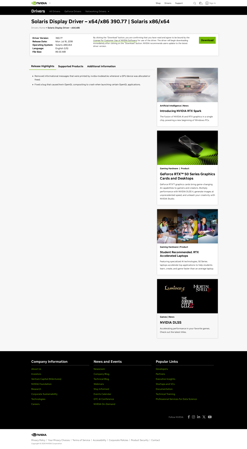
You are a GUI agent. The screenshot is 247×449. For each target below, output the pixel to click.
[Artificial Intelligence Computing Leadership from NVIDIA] (39, 3)
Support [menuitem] (179, 3)
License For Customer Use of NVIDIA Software (115, 40)
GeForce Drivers (72, 11)
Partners (160, 373)
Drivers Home (38, 27)
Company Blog (101, 373)
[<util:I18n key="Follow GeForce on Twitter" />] (204, 417)
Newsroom (99, 368)
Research (36, 389)
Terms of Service (81, 440)
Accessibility (99, 440)
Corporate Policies (118, 440)
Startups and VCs (165, 384)
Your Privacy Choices (59, 440)
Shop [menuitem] (158, 3)
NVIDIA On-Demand (104, 404)
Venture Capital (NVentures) (46, 379)
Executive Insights (165, 379)
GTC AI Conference (104, 399)
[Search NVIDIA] (195, 2)
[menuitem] (57, 3)
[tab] (42, 66)
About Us (36, 368)
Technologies (38, 399)
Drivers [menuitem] (168, 3)
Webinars (99, 384)
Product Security (140, 440)
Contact (155, 440)
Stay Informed (101, 389)
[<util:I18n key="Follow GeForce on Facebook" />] (189, 417)
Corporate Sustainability (44, 394)
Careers (35, 404)
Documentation (164, 389)
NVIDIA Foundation (41, 384)
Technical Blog (101, 379)
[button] (200, 4)
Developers (162, 368)
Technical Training (165, 394)
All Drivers (54, 11)
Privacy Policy (38, 440)
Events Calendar (102, 394)
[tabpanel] (92, 80)
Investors (36, 373)
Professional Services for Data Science (176, 399)
